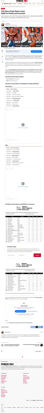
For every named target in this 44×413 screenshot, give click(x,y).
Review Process (4, 392)
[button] (2, 1)
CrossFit (2, 379)
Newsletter (3, 395)
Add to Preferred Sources (36, 51)
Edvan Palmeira (13, 69)
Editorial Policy (4, 390)
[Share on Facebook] (2, 54)
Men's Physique (16, 322)
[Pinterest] (38, 400)
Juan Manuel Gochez (16, 98)
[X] (32, 400)
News (34, 3)
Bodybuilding (3, 375)
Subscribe (37, 255)
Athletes (14, 3)
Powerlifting (3, 377)
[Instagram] (42, 332)
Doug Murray (8, 23)
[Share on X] (2, 56)
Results (3, 8)
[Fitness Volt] (22, 1)
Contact (2, 393)
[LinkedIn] (40, 400)
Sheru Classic (24, 322)
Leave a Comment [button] (38, 351)
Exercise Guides (26, 378)
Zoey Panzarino (16, 160)
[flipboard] (42, 400)
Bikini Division (11, 322)
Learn (30, 3)
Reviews (24, 381)
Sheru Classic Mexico (29, 322)
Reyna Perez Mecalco (20, 70)
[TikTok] (39, 400)
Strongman (3, 378)
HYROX (2, 382)
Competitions (19, 3)
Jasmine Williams (15, 155)
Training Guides (26, 377)
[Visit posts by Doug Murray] (2, 332)
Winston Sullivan (15, 105)
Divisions (25, 3)
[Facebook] (30, 400)
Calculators (25, 382)
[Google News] (35, 400)
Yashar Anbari (16, 100)
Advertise (3, 396)
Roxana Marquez (15, 151)
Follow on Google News (32, 311)
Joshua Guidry (16, 90)
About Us (3, 389)
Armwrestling (4, 381)
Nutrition (25, 379)
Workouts (25, 375)
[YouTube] (33, 400)
